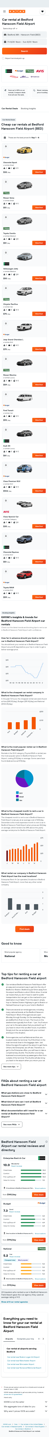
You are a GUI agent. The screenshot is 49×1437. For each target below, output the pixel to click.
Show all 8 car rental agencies (14, 1302)
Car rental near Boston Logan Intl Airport (23, 1357)
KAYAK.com (7, 1424)
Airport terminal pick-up (14, 58)
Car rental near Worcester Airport (20, 1364)
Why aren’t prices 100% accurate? (19, 1411)
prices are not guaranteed (13, 1394)
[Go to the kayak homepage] (17, 11)
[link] (24, 929)
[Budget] (42, 1203)
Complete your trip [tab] (25, 1339)
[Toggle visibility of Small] (20, 796)
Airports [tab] (9, 1339)
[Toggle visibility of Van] (19, 800)
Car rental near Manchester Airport (21, 1360)
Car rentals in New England (34, 1427)
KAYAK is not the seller (14, 1402)
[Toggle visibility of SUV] (19, 792)
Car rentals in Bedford (23, 1429)
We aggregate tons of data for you (19, 1406)
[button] (4, 11)
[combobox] (10, 28)
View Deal (39, 172)
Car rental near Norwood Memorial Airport (24, 1368)
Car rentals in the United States (32, 1424)
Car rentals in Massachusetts (12, 1427)
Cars (16, 1424)
